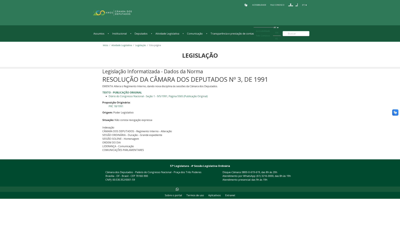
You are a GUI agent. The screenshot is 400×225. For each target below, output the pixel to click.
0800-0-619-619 (251, 172)
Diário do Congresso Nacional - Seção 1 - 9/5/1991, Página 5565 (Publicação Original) (158, 96)
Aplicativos (214, 195)
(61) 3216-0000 (265, 176)
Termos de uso (195, 195)
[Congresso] (290, 4)
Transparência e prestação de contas (232, 33)
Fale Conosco (277, 5)
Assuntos (98, 33)
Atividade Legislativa (167, 33)
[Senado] (296, 4)
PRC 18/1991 (116, 106)
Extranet (230, 195)
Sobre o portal (173, 195)
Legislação (140, 45)
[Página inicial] (112, 12)
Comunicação (195, 33)
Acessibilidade (259, 5)
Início (105, 45)
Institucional (119, 33)
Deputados (141, 33)
